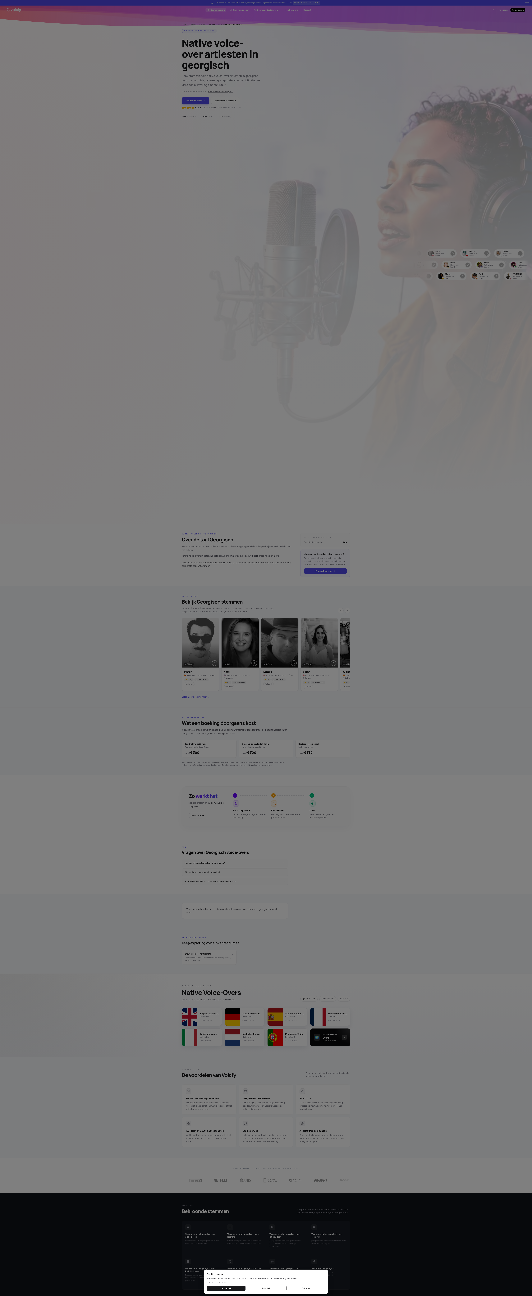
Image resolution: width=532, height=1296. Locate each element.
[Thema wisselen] (493, 10)
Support (307, 10)
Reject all (266, 1288)
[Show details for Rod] (421, 276)
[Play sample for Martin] (214, 663)
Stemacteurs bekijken (225, 100)
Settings (306, 1288)
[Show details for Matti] (488, 276)
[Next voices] (347, 610)
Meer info (196, 815)
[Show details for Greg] (466, 253)
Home (184, 24)
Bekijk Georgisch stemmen (194, 696)
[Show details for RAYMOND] (454, 276)
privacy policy (222, 1282)
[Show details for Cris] (431, 265)
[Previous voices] (341, 610)
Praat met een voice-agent (220, 91)
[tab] (525, 2)
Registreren (518, 10)
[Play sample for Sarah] (333, 663)
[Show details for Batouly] (500, 253)
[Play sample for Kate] (254, 663)
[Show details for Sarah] (433, 253)
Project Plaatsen (194, 100)
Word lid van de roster (305, 3)
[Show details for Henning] (499, 265)
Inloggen (503, 10)
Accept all (226, 1288)
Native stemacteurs (197, 24)
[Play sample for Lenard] (294, 663)
